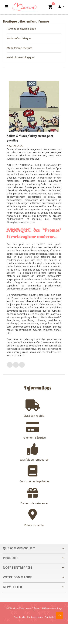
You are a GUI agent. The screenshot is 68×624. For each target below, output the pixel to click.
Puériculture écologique (20, 57)
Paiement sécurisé (34, 437)
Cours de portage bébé (34, 481)
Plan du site (19, 616)
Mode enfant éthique (19, 38)
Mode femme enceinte (19, 48)
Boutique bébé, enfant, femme (26, 21)
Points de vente (34, 525)
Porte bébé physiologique (21, 28)
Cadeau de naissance (34, 503)
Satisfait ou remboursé (34, 459)
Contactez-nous (34, 616)
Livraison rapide (34, 415)
